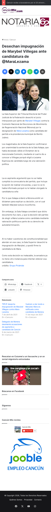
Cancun (13, 40)
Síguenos (6, 405)
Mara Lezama (23, 131)
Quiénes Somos (15, 500)
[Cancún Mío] (12, 10)
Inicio (6, 40)
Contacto (38, 500)
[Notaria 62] (25, 22)
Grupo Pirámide (17, 265)
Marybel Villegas (33, 120)
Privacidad (28, 500)
